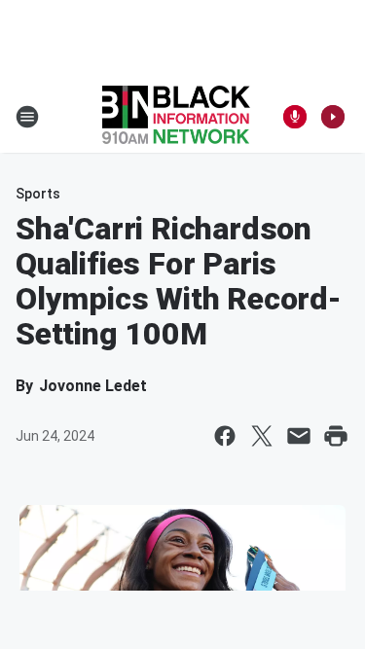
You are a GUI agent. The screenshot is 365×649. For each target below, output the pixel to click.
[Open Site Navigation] (27, 116)
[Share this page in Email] (298, 436)
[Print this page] (335, 436)
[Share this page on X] (261, 436)
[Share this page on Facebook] (224, 436)
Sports (38, 193)
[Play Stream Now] (333, 116)
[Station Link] (176, 117)
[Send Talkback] (295, 116)
